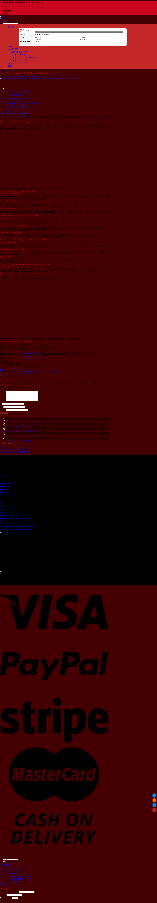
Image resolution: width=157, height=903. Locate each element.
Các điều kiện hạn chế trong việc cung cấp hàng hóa (16, 529)
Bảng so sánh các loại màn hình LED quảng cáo (16, 113)
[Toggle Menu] (5, 25)
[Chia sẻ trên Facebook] (0, 370)
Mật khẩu (3, 895)
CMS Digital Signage (17, 53)
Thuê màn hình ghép (20, 60)
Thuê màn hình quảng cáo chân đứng (25, 57)
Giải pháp (10, 49)
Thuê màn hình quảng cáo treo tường (25, 56)
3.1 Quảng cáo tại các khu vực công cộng (16, 99)
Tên (1, 403)
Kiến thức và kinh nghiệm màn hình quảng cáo (16, 451)
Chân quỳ (82, 37)
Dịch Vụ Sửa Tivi (16, 48)
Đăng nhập (15, 898)
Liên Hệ (10, 65)
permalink (57, 371)
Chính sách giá (4, 524)
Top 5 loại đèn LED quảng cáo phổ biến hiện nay (16, 426)
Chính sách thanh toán (7, 521)
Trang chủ (11, 26)
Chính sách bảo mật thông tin (9, 515)
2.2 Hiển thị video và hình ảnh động (15, 95)
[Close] (5, 68)
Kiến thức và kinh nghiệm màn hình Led (10, 70)
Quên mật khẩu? (4, 901)
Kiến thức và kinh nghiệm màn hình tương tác (15, 452)
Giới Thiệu (11, 63)
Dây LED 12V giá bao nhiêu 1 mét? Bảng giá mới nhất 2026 (20, 431)
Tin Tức (10, 66)
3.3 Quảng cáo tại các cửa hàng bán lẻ (15, 102)
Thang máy (38, 41)
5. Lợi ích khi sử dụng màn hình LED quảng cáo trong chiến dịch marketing (22, 109)
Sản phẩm (11, 28)
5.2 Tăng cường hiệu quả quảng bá (15, 111)
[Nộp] (4, 861)
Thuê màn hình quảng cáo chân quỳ (24, 59)
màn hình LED (98, 117)
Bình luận (3, 401)
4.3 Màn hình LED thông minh (13, 107)
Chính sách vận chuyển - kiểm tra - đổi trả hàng (14, 518)
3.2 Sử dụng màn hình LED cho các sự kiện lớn (17, 101)
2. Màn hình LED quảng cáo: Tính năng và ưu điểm (16, 93)
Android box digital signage (19, 51)
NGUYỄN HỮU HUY (35, 77)
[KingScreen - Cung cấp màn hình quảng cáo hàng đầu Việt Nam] (4, 17)
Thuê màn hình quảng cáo (18, 54)
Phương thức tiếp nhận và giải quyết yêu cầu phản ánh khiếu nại (19, 527)
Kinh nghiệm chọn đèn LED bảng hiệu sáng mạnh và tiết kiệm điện (21, 422)
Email (1, 406)
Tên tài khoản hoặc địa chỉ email (9, 892)
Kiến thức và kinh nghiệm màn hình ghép (14, 448)
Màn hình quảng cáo (42, 34)
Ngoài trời (82, 39)
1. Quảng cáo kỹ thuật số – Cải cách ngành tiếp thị (16, 91)
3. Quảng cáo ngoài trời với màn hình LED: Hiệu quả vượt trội (19, 98)
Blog (1, 70)
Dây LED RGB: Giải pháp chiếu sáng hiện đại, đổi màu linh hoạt (20, 436)
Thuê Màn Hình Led (20, 62)
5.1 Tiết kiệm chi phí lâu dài (13, 110)
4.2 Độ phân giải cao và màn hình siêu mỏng (17, 106)
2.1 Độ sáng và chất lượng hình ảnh (15, 94)
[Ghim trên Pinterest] (1, 370)
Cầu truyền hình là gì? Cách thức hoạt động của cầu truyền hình (20, 440)
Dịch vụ (10, 46)
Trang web (3, 409)
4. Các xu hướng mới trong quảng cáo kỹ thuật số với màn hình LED (21, 103)
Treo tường (38, 39)
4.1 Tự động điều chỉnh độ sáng (14, 105)
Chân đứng (38, 37)
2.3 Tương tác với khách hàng (13, 97)
